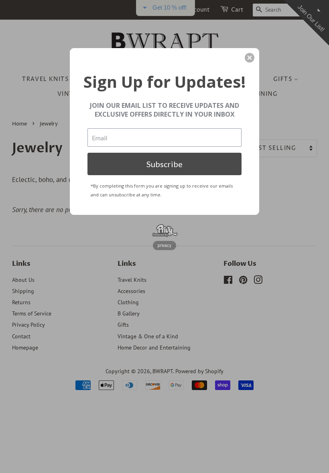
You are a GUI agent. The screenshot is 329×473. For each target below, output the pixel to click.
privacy (164, 245)
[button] (249, 58)
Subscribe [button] (164, 164)
